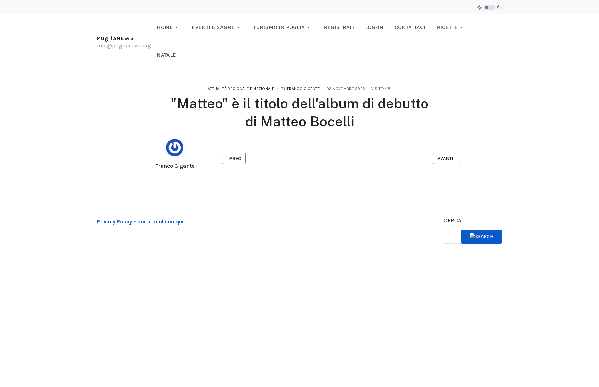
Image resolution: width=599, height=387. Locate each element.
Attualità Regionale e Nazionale (241, 88)
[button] (168, 27)
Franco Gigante (175, 165)
